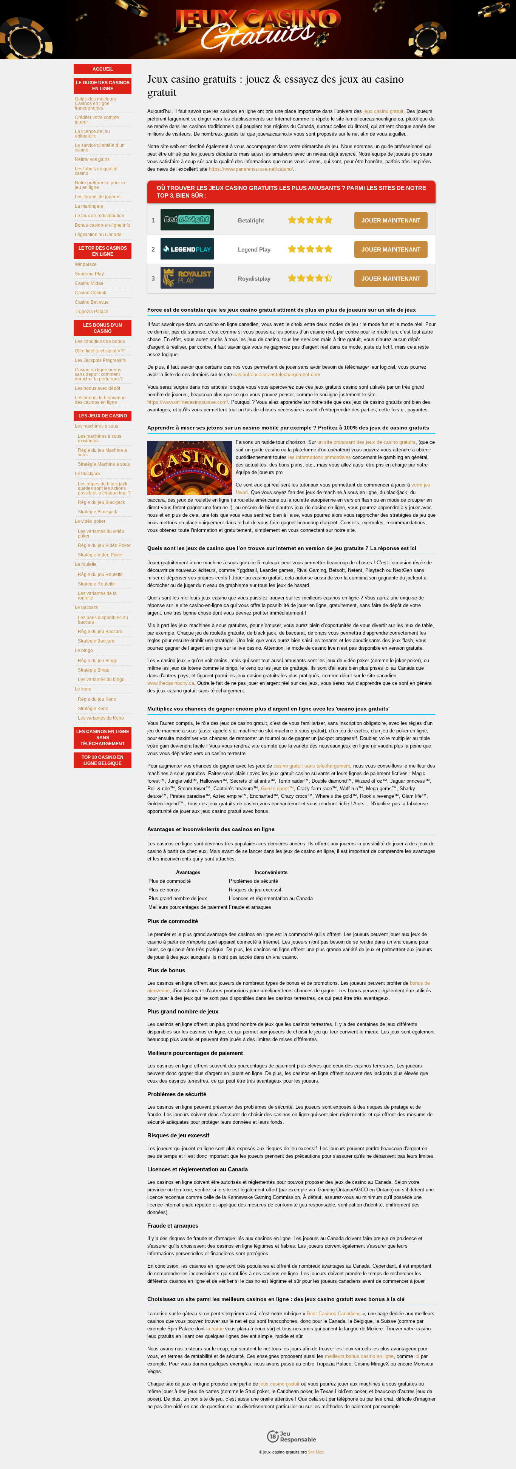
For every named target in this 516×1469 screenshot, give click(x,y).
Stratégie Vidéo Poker (100, 555)
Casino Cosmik (90, 292)
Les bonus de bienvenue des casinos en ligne (100, 400)
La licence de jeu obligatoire (92, 134)
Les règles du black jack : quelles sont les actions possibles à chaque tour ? (104, 488)
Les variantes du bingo (101, 679)
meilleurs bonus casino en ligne (359, 1356)
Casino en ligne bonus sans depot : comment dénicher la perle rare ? (99, 374)
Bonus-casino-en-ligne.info (102, 225)
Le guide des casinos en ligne (103, 85)
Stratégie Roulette (96, 584)
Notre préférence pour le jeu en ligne (100, 185)
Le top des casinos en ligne (103, 251)
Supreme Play (89, 273)
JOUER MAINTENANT (391, 220)
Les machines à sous (96, 426)
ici (416, 1356)
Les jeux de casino (103, 416)
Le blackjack (87, 473)
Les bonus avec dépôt (97, 388)
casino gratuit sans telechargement (311, 766)
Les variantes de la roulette (97, 596)
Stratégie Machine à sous (104, 464)
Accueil (103, 69)
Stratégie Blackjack (97, 511)
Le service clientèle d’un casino (100, 148)
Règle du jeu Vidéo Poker (104, 545)
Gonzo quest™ (277, 788)
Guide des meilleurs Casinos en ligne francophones (95, 103)
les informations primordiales (319, 457)
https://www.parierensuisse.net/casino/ (251, 169)
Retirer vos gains (92, 159)
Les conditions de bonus (100, 341)
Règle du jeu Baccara (100, 631)
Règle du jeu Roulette (100, 574)
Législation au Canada (98, 234)
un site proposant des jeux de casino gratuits (366, 442)
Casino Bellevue (92, 302)
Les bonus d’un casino (102, 328)
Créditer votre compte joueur (97, 120)
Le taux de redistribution (99, 215)
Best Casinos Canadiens (334, 1313)
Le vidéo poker (90, 521)
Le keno (83, 689)
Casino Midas (89, 283)
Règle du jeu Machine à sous (102, 452)
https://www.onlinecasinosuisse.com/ (187, 402)
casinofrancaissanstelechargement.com (276, 374)
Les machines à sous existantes (99, 438)
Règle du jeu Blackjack (101, 502)
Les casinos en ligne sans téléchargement (102, 737)
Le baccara (86, 607)
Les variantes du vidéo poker (101, 534)
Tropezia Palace (91, 311)
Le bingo (84, 650)
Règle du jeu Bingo (97, 660)
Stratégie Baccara (96, 641)
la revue (215, 1329)
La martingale (89, 206)
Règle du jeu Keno (97, 699)
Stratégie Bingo (94, 670)
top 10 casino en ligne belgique (103, 760)
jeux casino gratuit (383, 111)
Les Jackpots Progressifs (100, 360)
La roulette (86, 564)
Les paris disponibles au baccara (103, 620)
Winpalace (86, 264)
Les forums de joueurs (98, 196)
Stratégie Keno (93, 708)
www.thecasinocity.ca (170, 683)
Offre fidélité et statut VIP (100, 351)
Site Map (316, 1452)
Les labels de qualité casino (96, 171)
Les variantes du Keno (101, 718)
